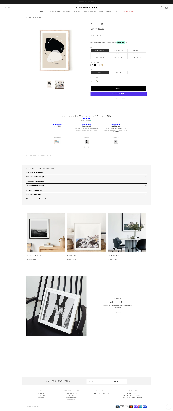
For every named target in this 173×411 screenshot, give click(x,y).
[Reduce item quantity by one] (91, 81)
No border (118, 72)
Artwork (42, 11)
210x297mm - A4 (100, 50)
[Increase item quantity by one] (97, 81)
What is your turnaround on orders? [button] (36, 199)
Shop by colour (54, 11)
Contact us (71, 395)
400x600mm (136, 50)
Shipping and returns (71, 397)
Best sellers (67, 11)
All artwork (41, 393)
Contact (117, 11)
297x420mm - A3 (118, 50)
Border (100, 72)
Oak (102, 65)
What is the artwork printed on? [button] (34, 172)
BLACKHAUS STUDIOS (35, 406)
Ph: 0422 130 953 (132, 393)
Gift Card (77, 11)
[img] (86, 118)
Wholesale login (128, 11)
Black (95, 65)
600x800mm (118, 54)
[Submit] (6, 7)
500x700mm (99, 54)
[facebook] (95, 393)
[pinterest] (104, 393)
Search (9, 7)
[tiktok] (108, 393)
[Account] (161, 7)
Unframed (91, 65)
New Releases (41, 395)
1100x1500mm (137, 57)
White (99, 65)
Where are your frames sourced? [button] (35, 181)
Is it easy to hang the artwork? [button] (34, 190)
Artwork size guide (90, 11)
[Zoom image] (54, 50)
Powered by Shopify (30, 408)
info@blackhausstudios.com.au (134, 395)
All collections (30, 17)
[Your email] (96, 381)
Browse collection (31, 259)
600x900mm (136, 54)
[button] (32, 50)
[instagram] (99, 393)
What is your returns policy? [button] (33, 194)
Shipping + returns (105, 11)
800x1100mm (100, 57)
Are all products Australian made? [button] (35, 185)
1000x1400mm (118, 57)
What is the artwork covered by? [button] (35, 177)
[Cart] (166, 7)
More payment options (119, 98)
